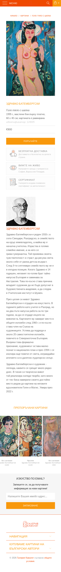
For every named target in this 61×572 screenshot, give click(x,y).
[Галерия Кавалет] (30, 3)
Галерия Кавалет (25, 558)
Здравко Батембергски (23, 103)
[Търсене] (48, 3)
